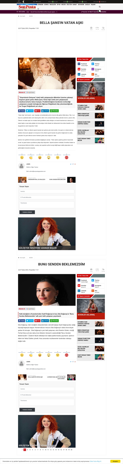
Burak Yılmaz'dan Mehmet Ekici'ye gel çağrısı (31, 12)
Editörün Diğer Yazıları (32, 167)
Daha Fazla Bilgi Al (95, 461)
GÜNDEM (40, 4)
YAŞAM (93, 4)
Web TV (91, 11)
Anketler (103, 11)
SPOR (58, 4)
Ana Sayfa (22, 16)
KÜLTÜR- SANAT (72, 4)
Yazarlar (84, 11)
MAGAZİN (53, 4)
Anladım (115, 461)
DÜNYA (46, 4)
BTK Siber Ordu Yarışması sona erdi (55, 12)
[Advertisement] (61, 45)
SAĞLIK (87, 4)
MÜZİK (63, 4)
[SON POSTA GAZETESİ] (27, 6)
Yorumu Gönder (27, 212)
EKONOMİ (81, 4)
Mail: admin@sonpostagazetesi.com (36, 171)
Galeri (97, 11)
